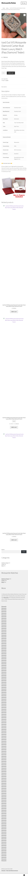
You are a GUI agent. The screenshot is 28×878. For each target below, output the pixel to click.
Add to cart (10, 73)
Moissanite (6, 597)
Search (2, 549)
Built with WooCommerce (12, 870)
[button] (25, 15)
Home (4, 8)
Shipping (3, 870)
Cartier (7, 8)
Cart (21, 875)
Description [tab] (4, 86)
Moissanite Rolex (8, 3)
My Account (4, 876)
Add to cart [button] (14, 311)
